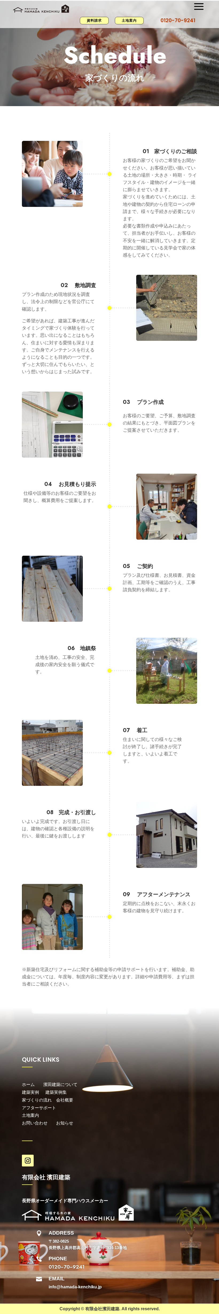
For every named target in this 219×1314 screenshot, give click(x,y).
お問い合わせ (35, 1123)
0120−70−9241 (67, 1266)
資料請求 (94, 20)
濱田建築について (60, 1084)
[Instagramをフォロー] (28, 1160)
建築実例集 (56, 1092)
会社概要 (64, 1100)
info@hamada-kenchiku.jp (75, 1287)
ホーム (28, 1084)
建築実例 (33, 1092)
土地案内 (129, 20)
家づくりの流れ (37, 1100)
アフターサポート (39, 1108)
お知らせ (64, 1123)
